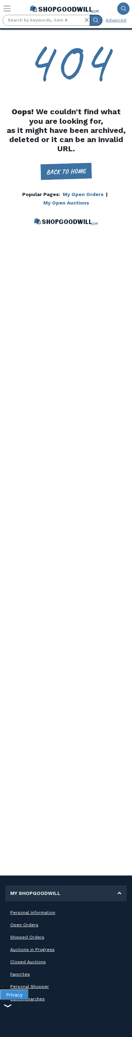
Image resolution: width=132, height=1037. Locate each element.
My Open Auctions (66, 203)
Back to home (66, 171)
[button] (86, 20)
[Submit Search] (123, 8)
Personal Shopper (29, 986)
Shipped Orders (27, 937)
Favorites (20, 974)
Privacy (14, 995)
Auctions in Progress (32, 949)
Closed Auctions (28, 961)
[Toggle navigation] (7, 8)
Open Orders (24, 924)
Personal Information (32, 912)
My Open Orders (83, 194)
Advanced (116, 20)
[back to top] (121, 1026)
